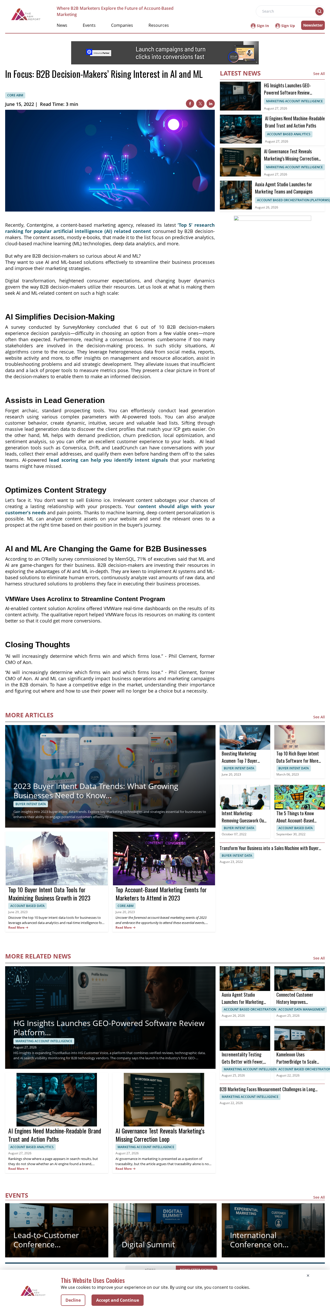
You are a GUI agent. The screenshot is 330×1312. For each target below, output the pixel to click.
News (62, 25)
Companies (122, 25)
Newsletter (313, 25)
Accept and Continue (117, 1300)
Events (89, 25)
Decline (73, 1300)
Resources (158, 25)
